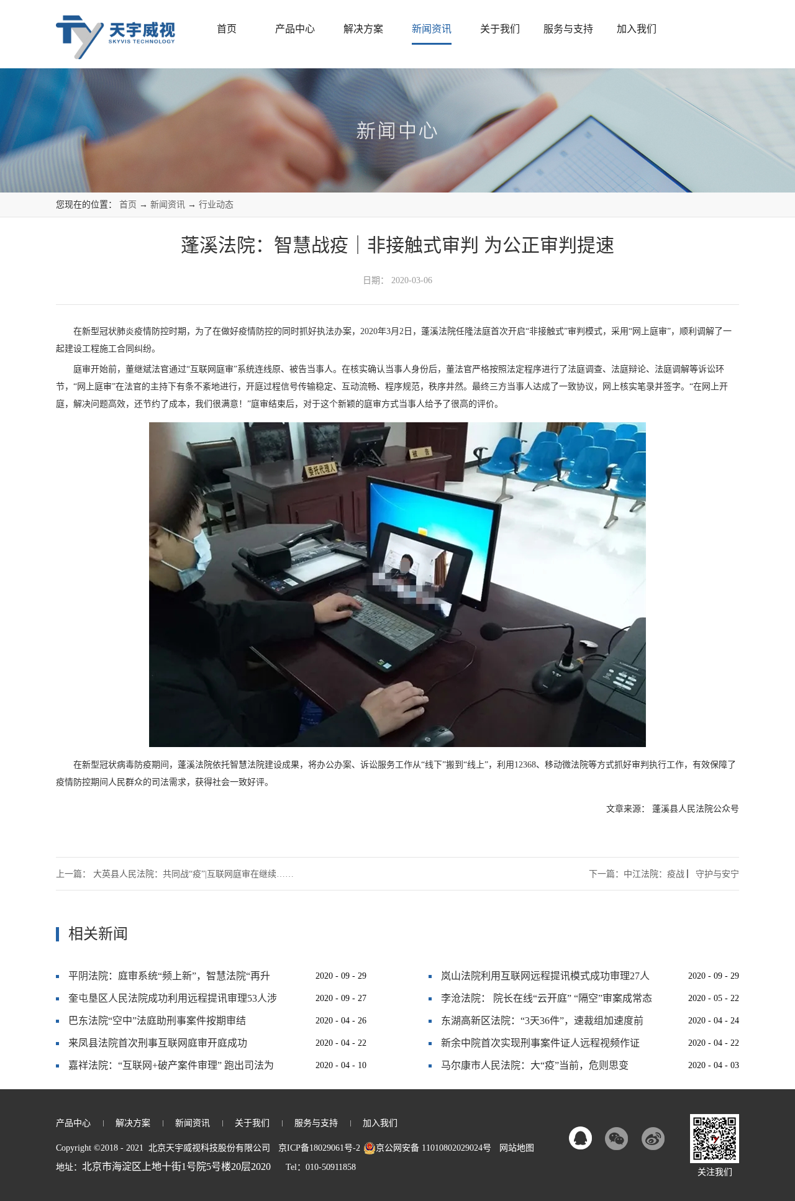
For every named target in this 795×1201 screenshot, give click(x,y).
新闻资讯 (167, 204)
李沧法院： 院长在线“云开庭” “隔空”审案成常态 (546, 998)
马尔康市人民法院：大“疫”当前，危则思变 (535, 1065)
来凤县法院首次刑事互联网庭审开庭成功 (157, 1043)
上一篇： (175, 874)
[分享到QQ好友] (581, 1138)
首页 (227, 29)
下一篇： (664, 874)
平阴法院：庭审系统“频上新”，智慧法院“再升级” (169, 979)
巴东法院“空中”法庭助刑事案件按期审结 (157, 1020)
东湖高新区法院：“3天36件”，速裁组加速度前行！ (542, 1023)
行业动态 (216, 204)
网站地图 (514, 1148)
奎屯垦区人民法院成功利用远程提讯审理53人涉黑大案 (172, 1001)
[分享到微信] (617, 1138)
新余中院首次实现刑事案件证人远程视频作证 (540, 1043)
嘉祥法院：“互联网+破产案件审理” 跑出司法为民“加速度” (171, 1068)
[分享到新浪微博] (653, 1138)
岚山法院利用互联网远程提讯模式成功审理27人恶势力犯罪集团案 (545, 979)
